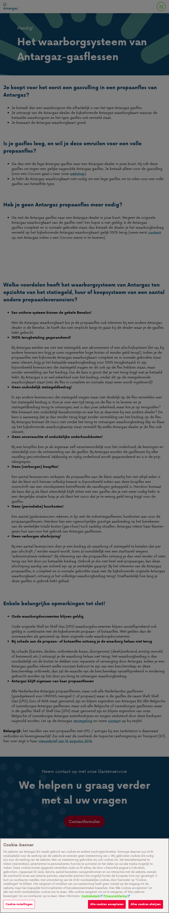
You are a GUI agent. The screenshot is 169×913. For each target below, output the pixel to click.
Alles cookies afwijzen (146, 904)
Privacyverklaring (115, 896)
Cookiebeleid (90, 896)
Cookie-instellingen (19, 904)
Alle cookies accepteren (106, 904)
